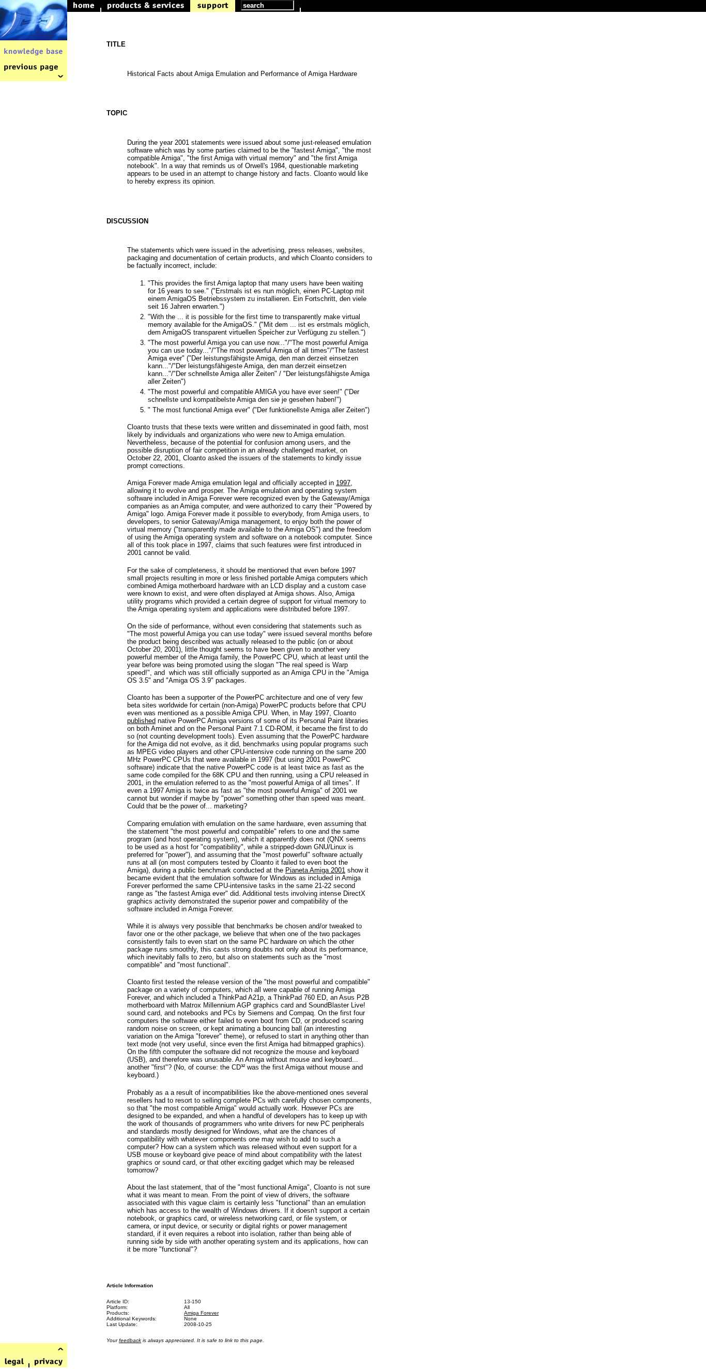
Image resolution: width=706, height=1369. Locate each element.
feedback (130, 1340)
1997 (343, 483)
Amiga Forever (201, 1313)
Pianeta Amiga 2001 (315, 870)
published (141, 721)
